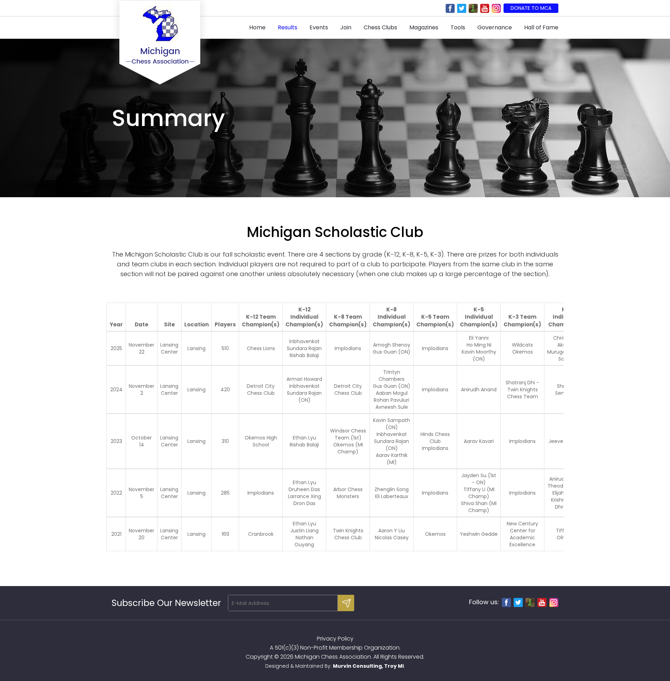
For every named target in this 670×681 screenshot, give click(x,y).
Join (345, 27)
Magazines (423, 27)
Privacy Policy (335, 639)
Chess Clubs (380, 27)
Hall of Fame (541, 27)
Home (257, 27)
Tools (458, 27)
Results (287, 27)
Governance (494, 27)
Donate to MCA (531, 8)
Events (319, 27)
